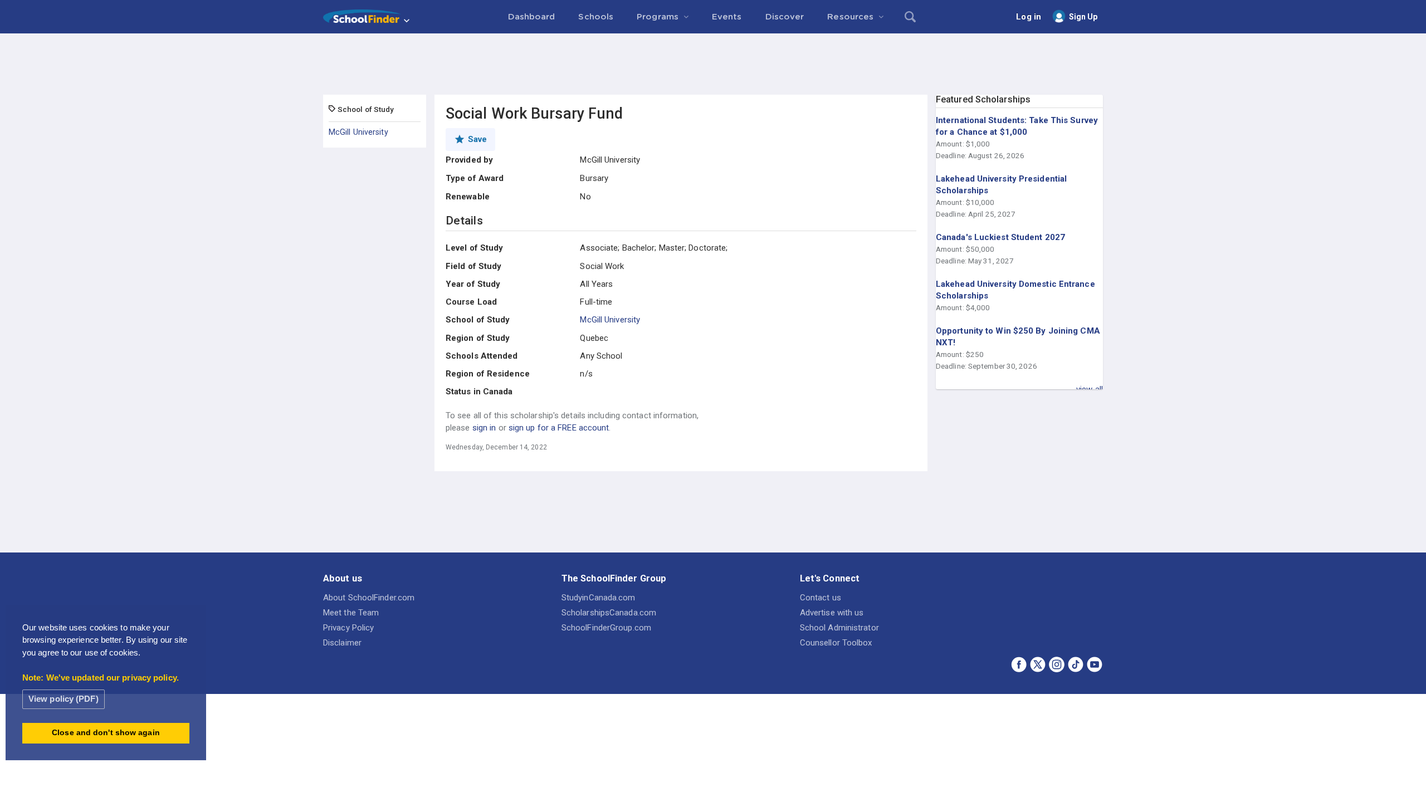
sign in (484, 428)
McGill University (358, 132)
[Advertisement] (713, 64)
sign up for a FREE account (559, 428)
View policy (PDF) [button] (63, 698)
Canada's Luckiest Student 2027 (1000, 237)
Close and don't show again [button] (106, 732)
